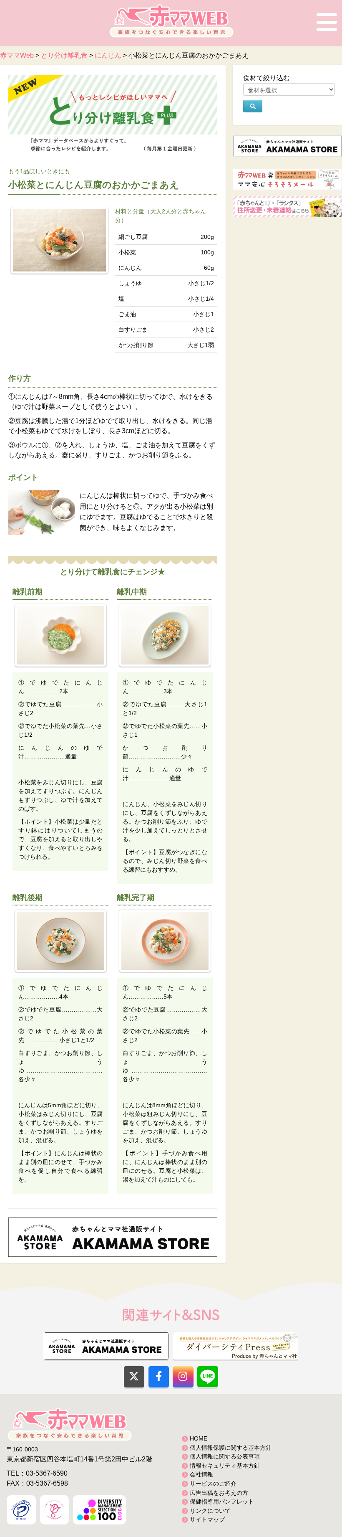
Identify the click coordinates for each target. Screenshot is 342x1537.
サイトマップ (207, 1519)
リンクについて (210, 1510)
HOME (198, 1438)
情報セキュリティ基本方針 (225, 1465)
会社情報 (201, 1474)
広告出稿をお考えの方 (219, 1492)
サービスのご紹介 (213, 1483)
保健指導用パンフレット (222, 1501)
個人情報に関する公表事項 (225, 1456)
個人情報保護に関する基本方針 (231, 1447)
